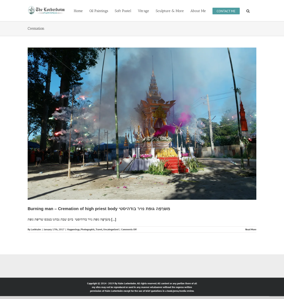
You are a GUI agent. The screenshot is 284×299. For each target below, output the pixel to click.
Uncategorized (111, 229)
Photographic (88, 229)
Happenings (73, 229)
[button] (248, 10)
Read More (250, 229)
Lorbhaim (36, 229)
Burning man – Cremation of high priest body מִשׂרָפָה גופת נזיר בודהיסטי (99, 208)
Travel (99, 229)
